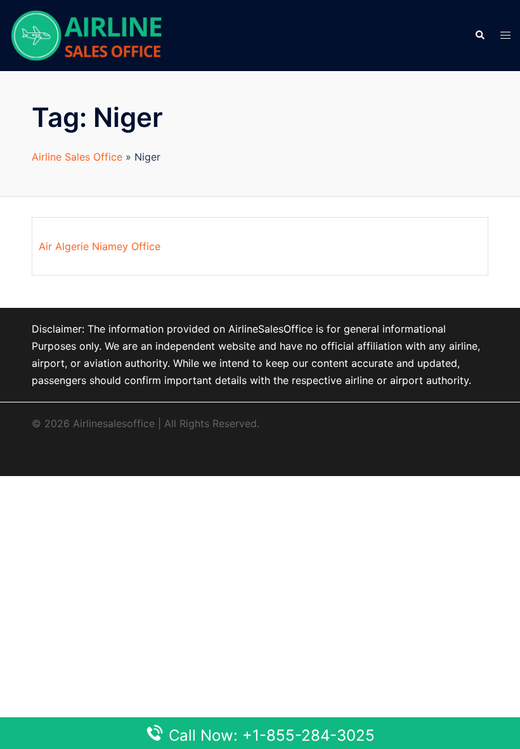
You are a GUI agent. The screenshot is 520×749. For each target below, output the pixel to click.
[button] (479, 35)
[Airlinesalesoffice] (87, 34)
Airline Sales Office (77, 156)
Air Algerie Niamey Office (99, 246)
